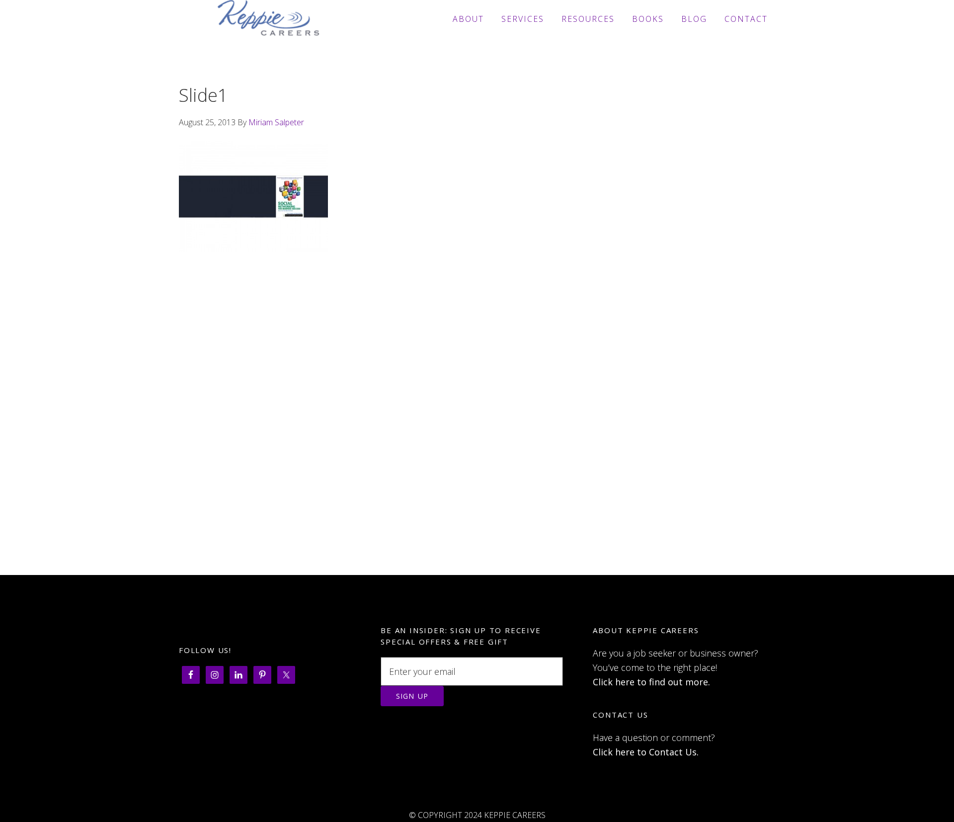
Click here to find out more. (651, 682)
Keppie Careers (268, 19)
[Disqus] (477, 446)
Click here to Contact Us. (646, 752)
